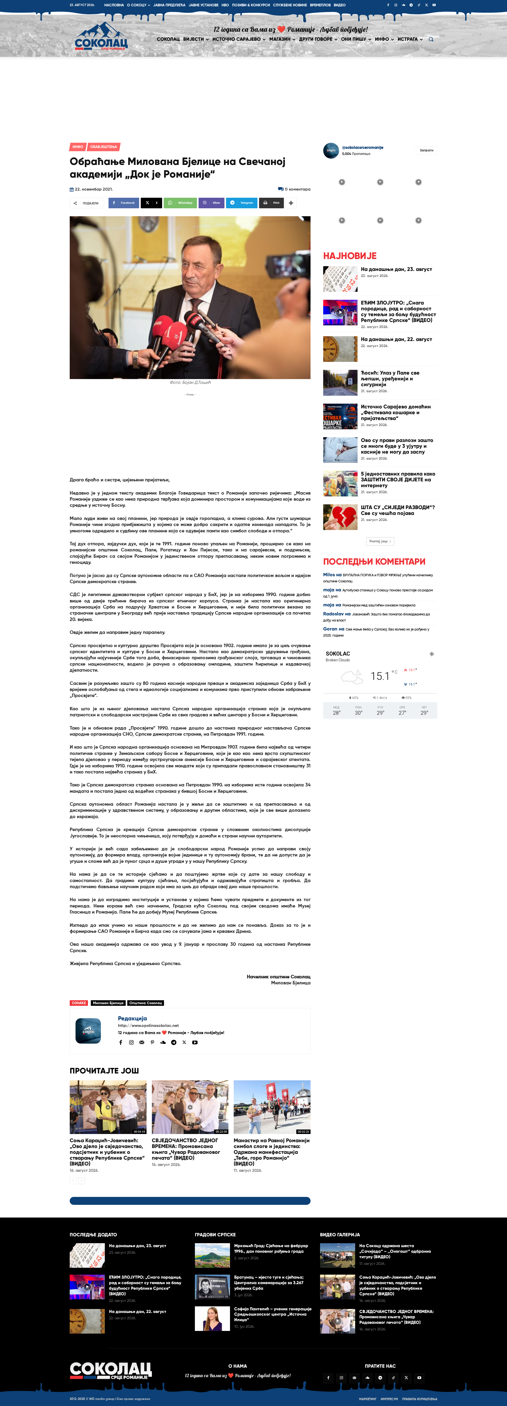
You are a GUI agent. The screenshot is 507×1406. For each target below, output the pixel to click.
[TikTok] (419, 5)
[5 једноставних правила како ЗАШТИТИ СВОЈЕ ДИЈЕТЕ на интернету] (340, 483)
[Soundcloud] (403, 5)
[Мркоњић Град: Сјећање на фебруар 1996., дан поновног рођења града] (212, 1255)
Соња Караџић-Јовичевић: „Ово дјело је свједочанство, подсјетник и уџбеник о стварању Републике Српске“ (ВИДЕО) (107, 1152)
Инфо (78, 147)
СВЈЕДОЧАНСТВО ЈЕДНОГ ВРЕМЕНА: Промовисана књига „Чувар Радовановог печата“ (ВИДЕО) (186, 1149)
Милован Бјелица (108, 1003)
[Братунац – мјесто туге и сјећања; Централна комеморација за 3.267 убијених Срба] (212, 1287)
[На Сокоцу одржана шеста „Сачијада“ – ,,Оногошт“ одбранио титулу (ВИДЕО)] (337, 1255)
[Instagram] (396, 5)
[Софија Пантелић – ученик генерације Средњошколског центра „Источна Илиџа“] (212, 1318)
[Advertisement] (253, 96)
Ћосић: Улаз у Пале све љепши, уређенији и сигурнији (390, 379)
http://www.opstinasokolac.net (148, 1026)
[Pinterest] (152, 1042)
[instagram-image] (341, 181)
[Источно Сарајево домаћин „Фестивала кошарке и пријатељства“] (340, 416)
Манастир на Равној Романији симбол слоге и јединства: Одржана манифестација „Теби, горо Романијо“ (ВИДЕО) (272, 1152)
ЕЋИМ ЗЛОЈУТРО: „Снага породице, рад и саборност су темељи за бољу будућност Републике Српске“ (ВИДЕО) (398, 311)
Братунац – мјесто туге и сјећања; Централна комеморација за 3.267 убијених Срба (269, 1283)
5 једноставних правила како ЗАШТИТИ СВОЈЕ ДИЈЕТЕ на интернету (398, 479)
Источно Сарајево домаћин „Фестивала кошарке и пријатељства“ (396, 412)
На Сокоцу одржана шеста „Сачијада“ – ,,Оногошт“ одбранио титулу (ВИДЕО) (395, 1251)
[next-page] (81, 1180)
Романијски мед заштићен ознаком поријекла (378, 605)
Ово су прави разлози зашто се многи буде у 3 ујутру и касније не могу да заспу (397, 446)
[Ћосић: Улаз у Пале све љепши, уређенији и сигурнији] (340, 382)
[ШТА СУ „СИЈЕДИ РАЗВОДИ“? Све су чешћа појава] (340, 517)
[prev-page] (73, 1180)
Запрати (426, 150)
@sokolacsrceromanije (362, 148)
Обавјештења (103, 147)
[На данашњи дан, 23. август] (340, 279)
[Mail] (141, 1042)
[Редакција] (94, 1031)
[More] (291, 203)
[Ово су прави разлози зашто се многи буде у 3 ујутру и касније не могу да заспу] (340, 450)
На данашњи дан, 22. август (396, 339)
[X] (426, 5)
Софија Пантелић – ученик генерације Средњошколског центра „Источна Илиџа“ (273, 1314)
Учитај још (378, 541)
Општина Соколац (145, 1003)
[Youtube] (434, 5)
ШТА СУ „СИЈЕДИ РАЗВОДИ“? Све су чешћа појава (398, 510)
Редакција (132, 1018)
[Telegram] (411, 5)
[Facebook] (388, 5)
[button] (431, 39)
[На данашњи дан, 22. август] (340, 349)
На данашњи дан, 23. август (396, 269)
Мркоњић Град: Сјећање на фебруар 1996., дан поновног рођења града (271, 1248)
